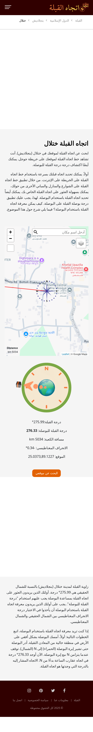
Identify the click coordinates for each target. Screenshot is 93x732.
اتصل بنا (17, 700)
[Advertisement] (46, 79)
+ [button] (10, 232)
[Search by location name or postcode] (35, 232)
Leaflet (65, 354)
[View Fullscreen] (10, 248)
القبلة (77, 700)
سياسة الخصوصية (38, 700)
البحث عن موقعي (46, 473)
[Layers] (81, 243)
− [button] (10, 238)
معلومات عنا (61, 700)
